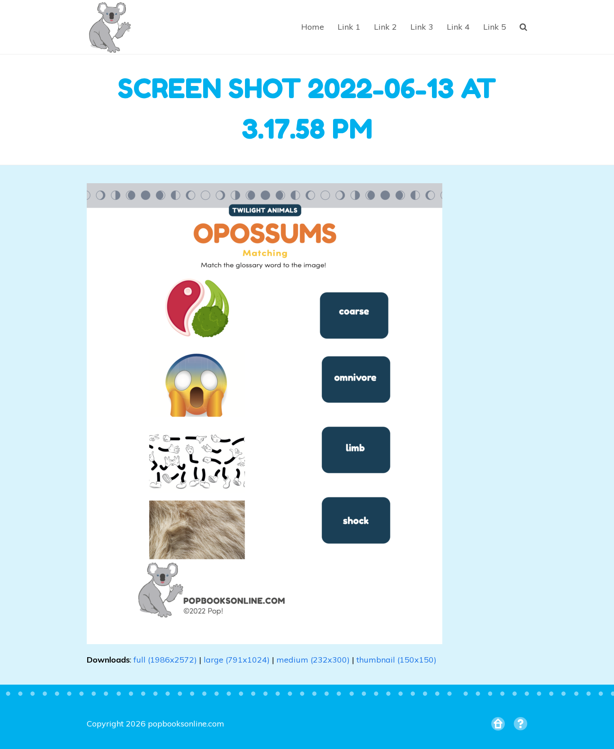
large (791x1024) (237, 659)
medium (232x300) (313, 659)
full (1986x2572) (165, 659)
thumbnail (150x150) (396, 659)
